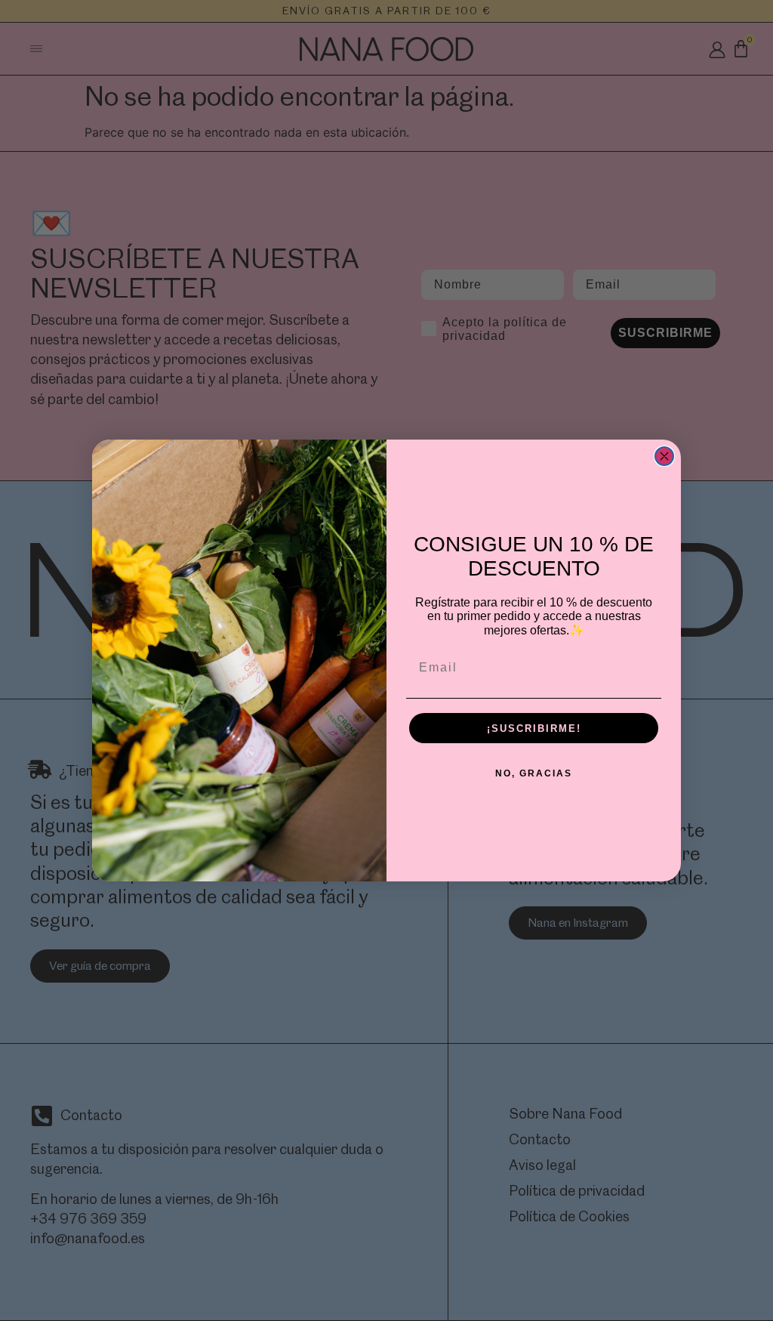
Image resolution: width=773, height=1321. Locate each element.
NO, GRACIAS (533, 773)
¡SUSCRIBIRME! (534, 728)
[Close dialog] (664, 456)
